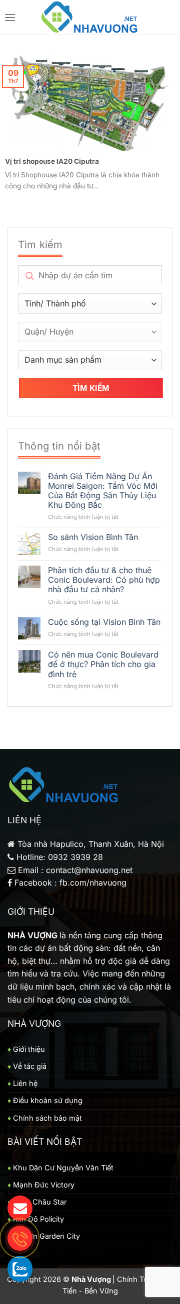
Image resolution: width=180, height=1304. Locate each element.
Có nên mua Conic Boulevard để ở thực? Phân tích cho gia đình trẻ (103, 664)
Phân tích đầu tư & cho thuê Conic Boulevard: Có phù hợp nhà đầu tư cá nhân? (104, 580)
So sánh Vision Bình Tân (93, 537)
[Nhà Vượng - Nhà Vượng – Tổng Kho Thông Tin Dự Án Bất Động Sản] (90, 17)
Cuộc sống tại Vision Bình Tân (104, 622)
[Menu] (10, 17)
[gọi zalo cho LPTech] (20, 1268)
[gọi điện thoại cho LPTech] (20, 1238)
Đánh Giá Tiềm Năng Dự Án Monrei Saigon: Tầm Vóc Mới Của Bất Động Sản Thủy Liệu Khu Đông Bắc (103, 491)
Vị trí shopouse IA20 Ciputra (52, 161)
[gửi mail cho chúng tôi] (20, 1208)
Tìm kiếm (91, 388)
